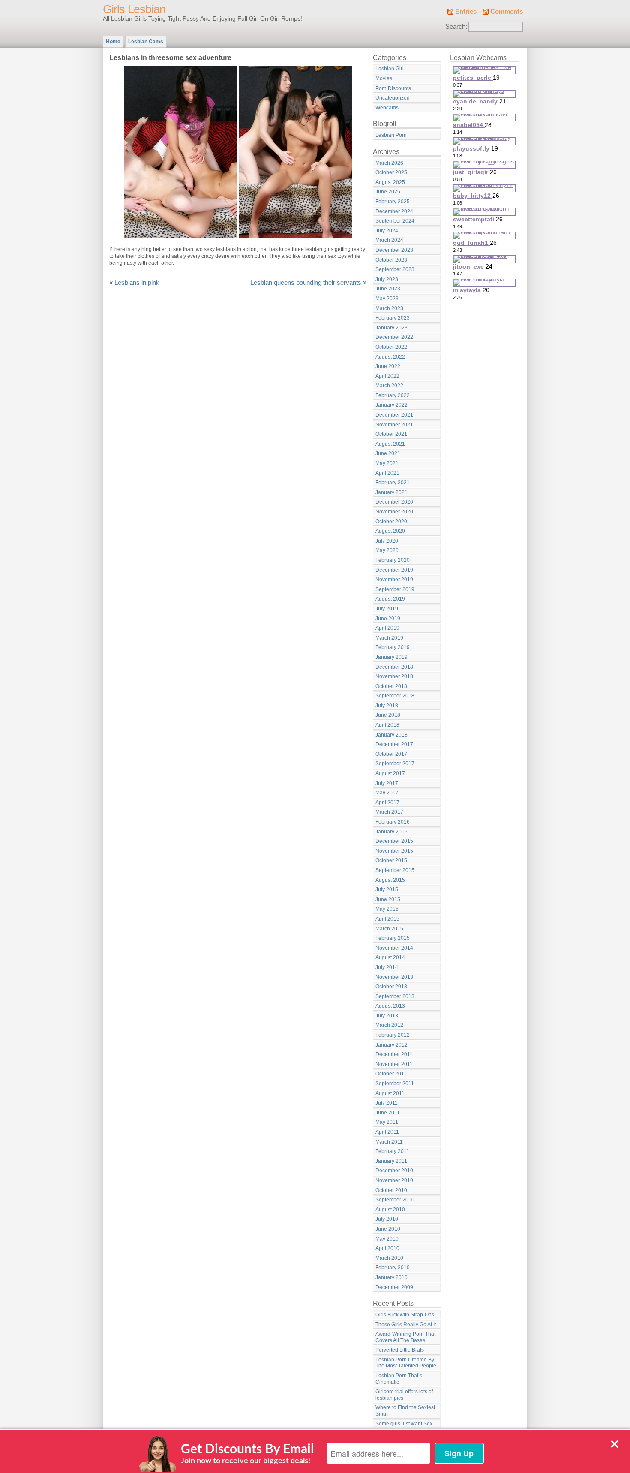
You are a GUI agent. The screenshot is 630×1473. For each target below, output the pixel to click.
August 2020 (390, 531)
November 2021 (394, 425)
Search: (456, 26)
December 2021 (394, 415)
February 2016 (392, 822)
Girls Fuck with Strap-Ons (404, 1315)
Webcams (387, 108)
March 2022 (389, 386)
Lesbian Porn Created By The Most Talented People (405, 1363)
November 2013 (394, 977)
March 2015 (389, 929)
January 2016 (391, 832)
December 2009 (394, 1287)
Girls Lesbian (134, 9)
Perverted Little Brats (399, 1350)
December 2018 (394, 667)
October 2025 (391, 172)
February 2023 (392, 318)
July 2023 (386, 279)
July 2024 (386, 231)
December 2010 (394, 1171)
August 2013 (390, 1006)
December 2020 (394, 502)
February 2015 (392, 938)
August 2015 (390, 880)
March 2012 (389, 1025)
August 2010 (390, 1210)
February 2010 (392, 1268)
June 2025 (387, 192)
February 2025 (392, 202)
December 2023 (394, 250)
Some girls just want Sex (403, 1424)
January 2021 (391, 492)
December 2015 (394, 841)
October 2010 (391, 1190)
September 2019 (394, 589)
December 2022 (394, 337)
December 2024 (394, 211)
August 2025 (390, 182)
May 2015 (387, 909)
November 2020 (394, 512)
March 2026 (389, 163)
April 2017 (387, 803)
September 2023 (394, 269)
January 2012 (391, 1045)
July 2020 (386, 541)
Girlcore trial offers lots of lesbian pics (404, 1394)
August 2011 (390, 1093)
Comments (506, 11)
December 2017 (394, 744)
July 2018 (386, 706)
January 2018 (391, 735)
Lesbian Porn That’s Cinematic (398, 1379)
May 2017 (387, 793)
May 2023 (387, 299)
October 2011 (391, 1074)
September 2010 (394, 1200)
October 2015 (391, 860)
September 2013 (394, 996)
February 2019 (392, 647)
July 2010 (386, 1219)
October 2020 (391, 522)
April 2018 (387, 725)
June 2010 (387, 1229)
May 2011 (386, 1122)
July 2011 (386, 1103)
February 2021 (392, 483)
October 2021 (391, 434)
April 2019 (387, 628)
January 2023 (391, 328)
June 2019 (387, 619)
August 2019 (390, 599)
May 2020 (387, 550)
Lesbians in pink (136, 282)
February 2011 (392, 1151)
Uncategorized (392, 98)
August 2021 (390, 444)
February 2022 (392, 395)
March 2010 (389, 1258)
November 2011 (394, 1064)
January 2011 (391, 1161)
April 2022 (387, 376)
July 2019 (386, 609)
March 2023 (389, 308)
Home (113, 42)
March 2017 (389, 812)
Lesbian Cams (145, 42)
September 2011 (394, 1084)
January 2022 (391, 405)
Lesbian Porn (391, 135)
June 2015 (387, 899)
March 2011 (389, 1142)
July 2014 (386, 967)
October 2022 (391, 347)
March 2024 (389, 240)
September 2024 (394, 221)
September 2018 (394, 696)
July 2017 (386, 783)
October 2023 (391, 260)
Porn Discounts (393, 88)
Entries (466, 11)
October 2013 (391, 987)
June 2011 (387, 1113)
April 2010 (387, 1248)
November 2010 (394, 1180)
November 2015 (394, 851)
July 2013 (386, 1016)
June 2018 (387, 715)
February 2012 (392, 1035)
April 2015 (387, 919)
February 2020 (392, 560)
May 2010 (387, 1239)
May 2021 (387, 463)
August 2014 (390, 957)
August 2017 (390, 773)
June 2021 (387, 453)
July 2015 (386, 890)
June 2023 (387, 289)
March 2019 (389, 638)
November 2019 (394, 580)
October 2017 (391, 754)
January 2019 (391, 657)
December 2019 (394, 570)
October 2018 (391, 686)
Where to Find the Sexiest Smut (405, 1410)
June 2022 (387, 366)
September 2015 (394, 870)
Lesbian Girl (389, 69)
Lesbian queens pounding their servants (305, 282)
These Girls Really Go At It (405, 1325)
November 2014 (394, 948)
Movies (383, 78)
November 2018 (394, 676)
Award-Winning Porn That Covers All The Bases (405, 1337)
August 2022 (390, 357)
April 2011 (387, 1132)
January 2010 (391, 1277)
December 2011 (394, 1054)
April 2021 (387, 473)
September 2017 (394, 764)
